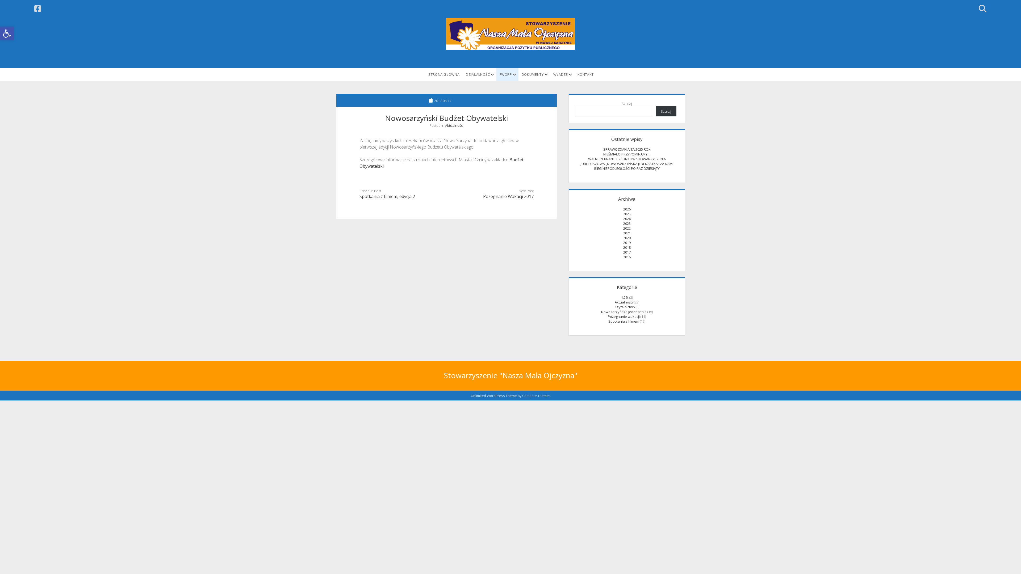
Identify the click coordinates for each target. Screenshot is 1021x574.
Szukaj (627, 103)
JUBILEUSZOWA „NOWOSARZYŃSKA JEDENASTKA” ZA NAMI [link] (627, 163)
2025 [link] (627, 214)
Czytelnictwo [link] (625, 307)
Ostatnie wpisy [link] (627, 139)
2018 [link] (627, 247)
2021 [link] (627, 233)
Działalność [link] (478, 74)
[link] (7, 33)
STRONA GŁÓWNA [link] (443, 74)
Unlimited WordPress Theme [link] (494, 395)
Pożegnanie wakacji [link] (624, 316)
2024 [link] (627, 218)
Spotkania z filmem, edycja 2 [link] (387, 196)
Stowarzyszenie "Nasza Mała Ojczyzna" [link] (510, 375)
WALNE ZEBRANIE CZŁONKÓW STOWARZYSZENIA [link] (627, 159)
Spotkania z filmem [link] (623, 321)
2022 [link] (627, 228)
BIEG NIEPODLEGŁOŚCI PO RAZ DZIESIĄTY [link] (627, 168)
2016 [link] (627, 257)
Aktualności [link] (454, 125)
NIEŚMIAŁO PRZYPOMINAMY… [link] (626, 154)
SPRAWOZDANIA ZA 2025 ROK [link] (627, 149)
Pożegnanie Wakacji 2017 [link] (508, 196)
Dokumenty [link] (533, 74)
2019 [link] (627, 242)
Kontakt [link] (586, 74)
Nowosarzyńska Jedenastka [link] (624, 311)
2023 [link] (627, 223)
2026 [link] (627, 209)
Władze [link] (560, 74)
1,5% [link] (625, 297)
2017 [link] (627, 252)
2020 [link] (627, 237)
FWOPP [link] (506, 74)
